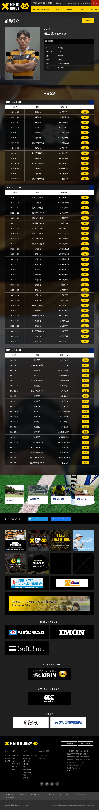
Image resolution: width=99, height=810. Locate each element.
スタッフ (15, 761)
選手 (13, 758)
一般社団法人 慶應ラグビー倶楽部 (77, 751)
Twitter (38, 519)
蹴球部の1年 (26, 758)
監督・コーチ (16, 764)
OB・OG (14, 767)
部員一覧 (15, 755)
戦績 (13, 769)
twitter (47, 784)
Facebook (61, 519)
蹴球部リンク (59, 3)
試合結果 (7, 758)
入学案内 (25, 764)
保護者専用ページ (77, 3)
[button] (37, 54)
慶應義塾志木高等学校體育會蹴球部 (78, 757)
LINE (43, 783)
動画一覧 (42, 758)
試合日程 (7, 755)
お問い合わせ (86, 3)
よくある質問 (27, 772)
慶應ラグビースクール (74, 768)
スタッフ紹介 (27, 761)
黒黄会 (95, 3)
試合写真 (7, 761)
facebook (57, 784)
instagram (52, 784)
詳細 (85, 112)
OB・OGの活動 (68, 3)
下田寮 (25, 775)
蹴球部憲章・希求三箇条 (30, 755)
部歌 (24, 767)
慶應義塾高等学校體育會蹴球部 (76, 754)
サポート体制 (27, 769)
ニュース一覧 (43, 755)
